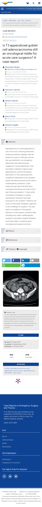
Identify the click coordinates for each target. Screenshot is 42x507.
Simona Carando (11, 101)
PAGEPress (17, 414)
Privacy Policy (22, 503)
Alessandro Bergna (12, 67)
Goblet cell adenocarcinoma (15, 368)
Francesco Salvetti (12, 90)
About (4, 436)
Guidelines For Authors (11, 463)
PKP (21, 416)
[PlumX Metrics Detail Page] (20, 381)
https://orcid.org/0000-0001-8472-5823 (16, 92)
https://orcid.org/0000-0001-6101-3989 (16, 72)
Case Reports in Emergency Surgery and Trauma (24, 8)
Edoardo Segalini (11, 125)
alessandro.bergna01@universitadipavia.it (22, 69)
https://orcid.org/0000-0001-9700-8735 (16, 103)
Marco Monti (10, 116)
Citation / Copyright (17, 249)
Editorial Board (7, 440)
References (12, 240)
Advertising (6, 447)
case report (17, 373)
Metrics (11, 231)
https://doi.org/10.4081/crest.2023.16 (16, 37)
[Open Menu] (2, 8)
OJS (30, 416)
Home (5, 20)
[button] (6, 260)
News (4, 443)
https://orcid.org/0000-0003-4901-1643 (16, 127)
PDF (21, 335)
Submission (6, 459)
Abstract (12, 142)
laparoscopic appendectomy (24, 371)
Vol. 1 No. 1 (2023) (24, 20)
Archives (12, 20)
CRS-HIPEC (8, 373)
